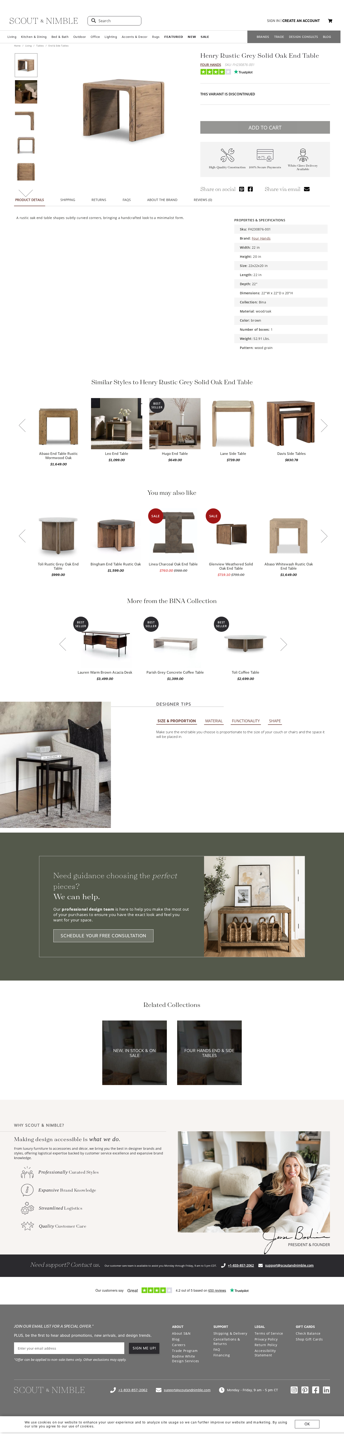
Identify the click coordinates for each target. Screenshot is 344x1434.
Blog (175, 1339)
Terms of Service (269, 1333)
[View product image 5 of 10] (26, 172)
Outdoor (79, 37)
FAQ (216, 1349)
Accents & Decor (134, 37)
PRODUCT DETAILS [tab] (29, 200)
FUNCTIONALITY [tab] (246, 720)
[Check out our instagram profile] (294, 1390)
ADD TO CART (265, 127)
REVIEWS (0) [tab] (203, 200)
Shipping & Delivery (230, 1333)
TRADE (279, 37)
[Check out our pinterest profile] (304, 1390)
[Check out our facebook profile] (315, 1390)
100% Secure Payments (265, 167)
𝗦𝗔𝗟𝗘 (205, 37)
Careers (178, 1345)
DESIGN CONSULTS (303, 37)
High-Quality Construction (227, 167)
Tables (40, 45)
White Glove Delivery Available (303, 167)
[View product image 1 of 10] (26, 65)
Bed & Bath (60, 37)
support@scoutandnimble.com (289, 1265)
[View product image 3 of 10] (26, 118)
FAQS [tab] (127, 200)
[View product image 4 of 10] (26, 145)
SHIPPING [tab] (67, 200)
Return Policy (266, 1345)
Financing (221, 1355)
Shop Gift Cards (309, 1339)
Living (11, 37)
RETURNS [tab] (98, 200)
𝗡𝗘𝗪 (192, 37)
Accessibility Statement (265, 1353)
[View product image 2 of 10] (26, 92)
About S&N (181, 1333)
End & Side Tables (58, 45)
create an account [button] (301, 21)
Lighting (111, 37)
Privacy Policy (266, 1339)
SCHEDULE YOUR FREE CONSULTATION (103, 935)
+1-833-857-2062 (241, 1265)
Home (17, 45)
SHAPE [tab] (275, 720)
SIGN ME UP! (144, 1348)
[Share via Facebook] (250, 189)
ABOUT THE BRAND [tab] (162, 200)
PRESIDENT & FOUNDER (309, 1244)
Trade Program (185, 1350)
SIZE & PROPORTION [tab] (176, 721)
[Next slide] (324, 426)
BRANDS (263, 37)
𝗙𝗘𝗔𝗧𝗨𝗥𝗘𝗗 (173, 37)
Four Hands (210, 64)
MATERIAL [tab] (214, 720)
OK (307, 1424)
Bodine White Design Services (185, 1358)
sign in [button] (273, 21)
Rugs (155, 37)
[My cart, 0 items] (330, 21)
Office (95, 37)
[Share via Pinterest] (241, 189)
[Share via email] (307, 189)
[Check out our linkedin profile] (326, 1390)
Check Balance (308, 1333)
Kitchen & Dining (34, 37)
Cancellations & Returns (226, 1341)
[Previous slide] (22, 426)
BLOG (327, 37)
